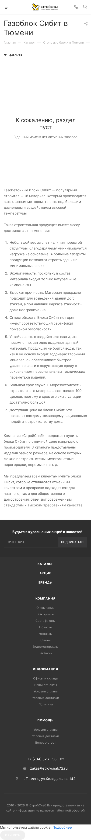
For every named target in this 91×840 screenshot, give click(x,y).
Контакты (45, 633)
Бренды (45, 582)
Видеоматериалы (45, 646)
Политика (45, 704)
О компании (45, 607)
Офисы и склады (45, 678)
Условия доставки (45, 698)
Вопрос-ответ (45, 742)
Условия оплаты (46, 691)
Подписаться (72, 542)
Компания (45, 598)
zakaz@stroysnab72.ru (49, 768)
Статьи (45, 640)
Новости (45, 627)
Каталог (46, 564)
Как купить (46, 614)
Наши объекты (45, 685)
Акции (45, 573)
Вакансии (45, 653)
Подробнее (62, 827)
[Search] (85, 7)
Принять (12, 835)
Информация (45, 669)
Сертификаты (45, 620)
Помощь (45, 720)
